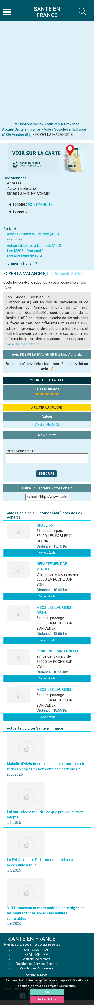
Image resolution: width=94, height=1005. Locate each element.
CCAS (36, 950)
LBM (45, 954)
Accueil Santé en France (21, 129)
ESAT (29, 954)
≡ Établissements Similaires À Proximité (47, 124)
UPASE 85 (45, 525)
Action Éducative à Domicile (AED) (34, 245)
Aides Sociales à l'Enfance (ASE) (33, 234)
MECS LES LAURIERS (54, 689)
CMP (45, 950)
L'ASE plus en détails (22, 344)
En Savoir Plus (47, 999)
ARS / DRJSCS (47, 424)
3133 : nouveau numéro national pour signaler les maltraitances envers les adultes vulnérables (45, 913)
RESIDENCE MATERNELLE (58, 651)
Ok (47, 992)
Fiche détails (47, 552)
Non (8, 288)
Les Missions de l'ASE (25, 256)
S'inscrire (46, 473)
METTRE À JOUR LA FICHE (47, 380)
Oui (83, 282)
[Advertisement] (47, 72)
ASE (27, 950)
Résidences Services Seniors (36, 964)
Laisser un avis (47, 389)
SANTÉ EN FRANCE (32, 939)
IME (37, 954)
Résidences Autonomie (36, 968)
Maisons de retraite (36, 959)
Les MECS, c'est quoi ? (25, 251)
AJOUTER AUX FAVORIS (47, 407)
